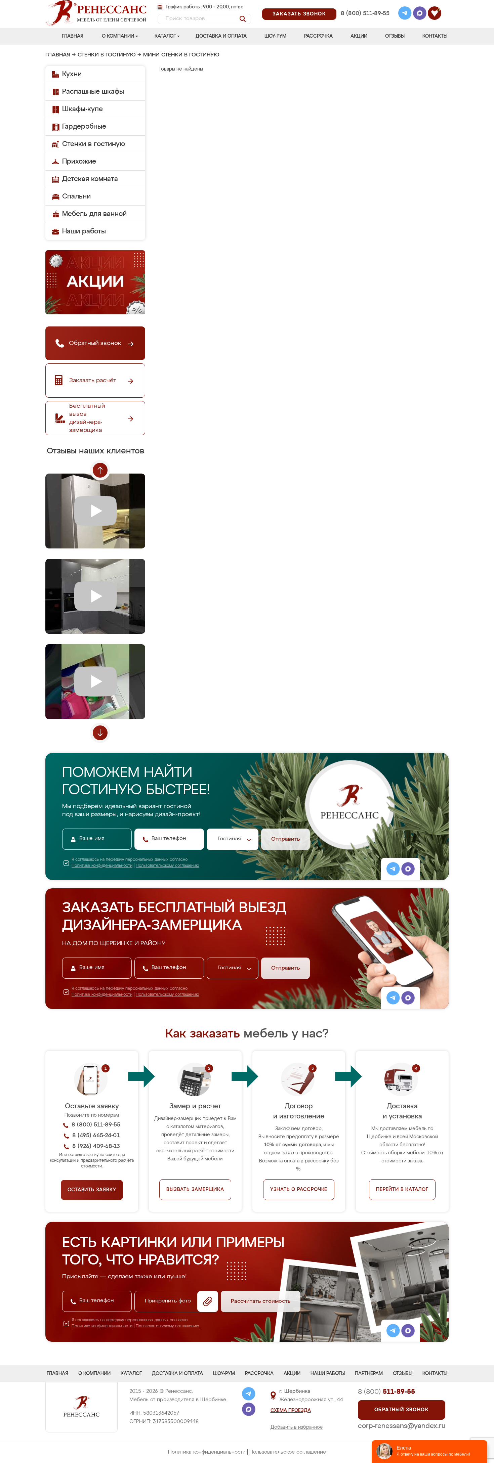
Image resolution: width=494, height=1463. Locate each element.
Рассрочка (318, 36)
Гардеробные (84, 126)
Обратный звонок (401, 1410)
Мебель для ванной (94, 214)
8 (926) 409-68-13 (364, 22)
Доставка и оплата (221, 36)
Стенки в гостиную (107, 55)
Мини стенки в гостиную (181, 55)
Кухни (72, 74)
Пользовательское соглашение (287, 1452)
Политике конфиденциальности (102, 866)
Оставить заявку (92, 1190)
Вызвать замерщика (195, 1189)
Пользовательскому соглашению (167, 866)
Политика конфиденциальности (207, 1452)
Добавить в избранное (297, 1427)
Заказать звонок (299, 14)
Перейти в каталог (402, 1189)
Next (100, 733)
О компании (118, 36)
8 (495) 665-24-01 (364, 5)
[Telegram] (405, 14)
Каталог (165, 36)
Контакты (434, 36)
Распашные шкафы (93, 91)
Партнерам (369, 1373)
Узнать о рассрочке (298, 1189)
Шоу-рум (275, 36)
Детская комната (90, 179)
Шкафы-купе (82, 109)
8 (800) (386, 1391)
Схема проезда (291, 1410)
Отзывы (395, 36)
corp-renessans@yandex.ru (401, 1426)
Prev (100, 470)
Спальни (76, 196)
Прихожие (79, 161)
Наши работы (84, 231)
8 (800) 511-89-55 (365, 13)
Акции (359, 36)
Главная (72, 36)
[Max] (419, 14)
